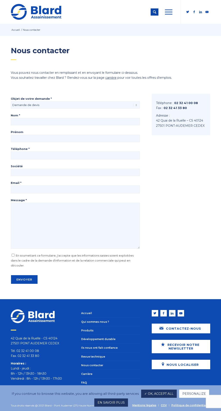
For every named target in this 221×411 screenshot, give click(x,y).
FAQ (84, 382)
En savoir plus (111, 403)
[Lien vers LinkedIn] (200, 12)
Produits (87, 330)
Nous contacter (92, 365)
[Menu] (168, 12)
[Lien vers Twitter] (187, 12)
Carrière (86, 374)
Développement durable (98, 339)
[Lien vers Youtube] (207, 12)
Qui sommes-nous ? (95, 321)
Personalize (194, 394)
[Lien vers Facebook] (194, 12)
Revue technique (93, 356)
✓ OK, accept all (159, 394)
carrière (111, 78)
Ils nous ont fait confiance (99, 347)
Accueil (86, 313)
